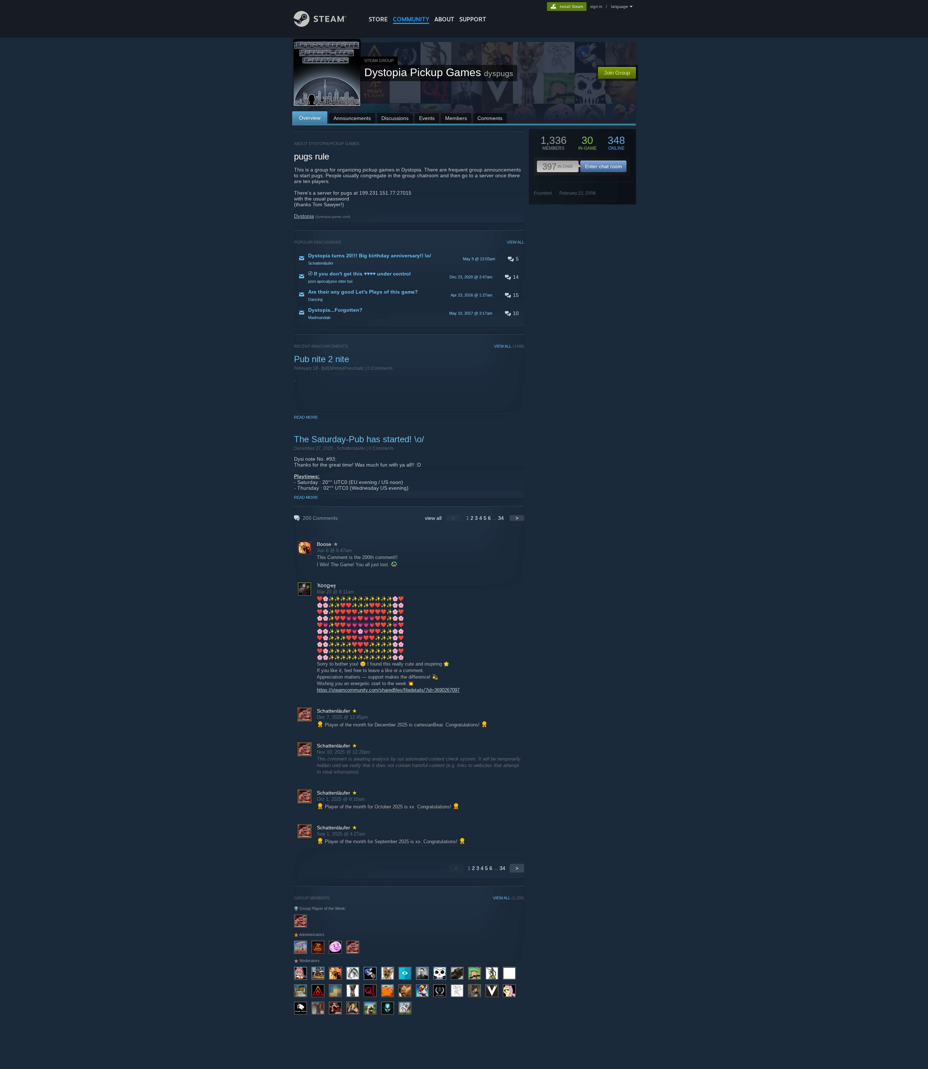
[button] (409, 259)
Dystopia (304, 216)
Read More (306, 417)
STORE (378, 19)
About (444, 19)
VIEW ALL (515, 242)
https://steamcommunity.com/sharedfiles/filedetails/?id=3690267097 (388, 690)
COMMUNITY (411, 19)
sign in (596, 6)
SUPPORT (472, 19)
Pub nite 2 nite (321, 359)
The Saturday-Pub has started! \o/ (359, 439)
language (619, 6)
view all (433, 518)
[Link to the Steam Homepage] (320, 25)
